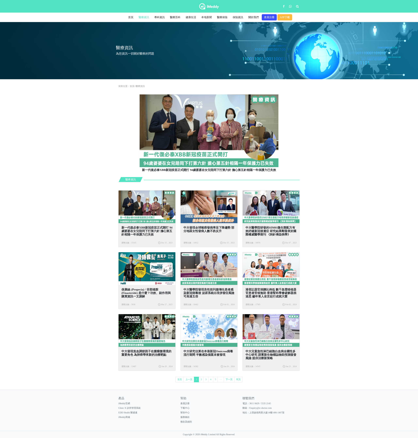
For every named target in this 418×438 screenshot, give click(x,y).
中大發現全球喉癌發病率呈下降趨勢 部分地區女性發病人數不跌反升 (209, 229)
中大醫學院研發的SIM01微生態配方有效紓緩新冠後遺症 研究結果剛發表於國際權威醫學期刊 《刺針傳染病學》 (271, 231)
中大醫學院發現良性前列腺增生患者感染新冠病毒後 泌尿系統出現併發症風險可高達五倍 (209, 293)
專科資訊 (159, 17)
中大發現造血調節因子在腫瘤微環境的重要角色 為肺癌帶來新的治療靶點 (146, 353)
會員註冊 (185, 403)
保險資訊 (238, 17)
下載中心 (185, 408)
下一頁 (229, 379)
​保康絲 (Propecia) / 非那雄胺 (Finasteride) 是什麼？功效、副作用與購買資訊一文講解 (146, 293)
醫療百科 (175, 17)
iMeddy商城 (124, 417)
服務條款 (185, 417)
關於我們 (253, 17)
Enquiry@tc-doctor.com (260, 408)
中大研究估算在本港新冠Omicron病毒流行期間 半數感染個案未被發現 (208, 353)
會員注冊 (269, 17)
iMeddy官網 (124, 403)
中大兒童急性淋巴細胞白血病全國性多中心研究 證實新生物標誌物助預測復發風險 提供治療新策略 (271, 355)
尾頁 (238, 379)
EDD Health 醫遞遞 (127, 412)
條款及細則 (186, 422)
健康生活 (191, 17)
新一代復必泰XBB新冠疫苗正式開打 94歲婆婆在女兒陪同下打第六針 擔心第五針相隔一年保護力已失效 (146, 231)
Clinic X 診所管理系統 (129, 408)
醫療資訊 (144, 17)
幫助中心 (185, 412)
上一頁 (188, 379)
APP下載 (285, 17)
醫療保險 (222, 17)
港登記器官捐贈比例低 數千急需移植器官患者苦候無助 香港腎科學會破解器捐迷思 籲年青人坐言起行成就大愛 (271, 293)
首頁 (130, 17)
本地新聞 (206, 17)
